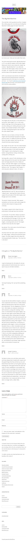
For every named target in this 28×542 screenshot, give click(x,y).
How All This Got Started (7, 466)
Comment (5, 397)
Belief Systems (5, 472)
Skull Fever (4, 479)
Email (3, 420)
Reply (3, 270)
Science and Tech (5, 481)
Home (3, 486)
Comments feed (5, 499)
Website (4, 425)
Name (3, 414)
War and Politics (5, 477)
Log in (3, 495)
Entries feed (4, 497)
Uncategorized (5, 516)
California (4, 483)
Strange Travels (5, 474)
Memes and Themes (6, 470)
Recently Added (5, 465)
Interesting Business (6, 475)
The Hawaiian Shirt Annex (7, 484)
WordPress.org (5, 501)
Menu (14, 4)
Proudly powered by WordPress (8, 539)
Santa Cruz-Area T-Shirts (7, 468)
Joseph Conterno (12, 351)
